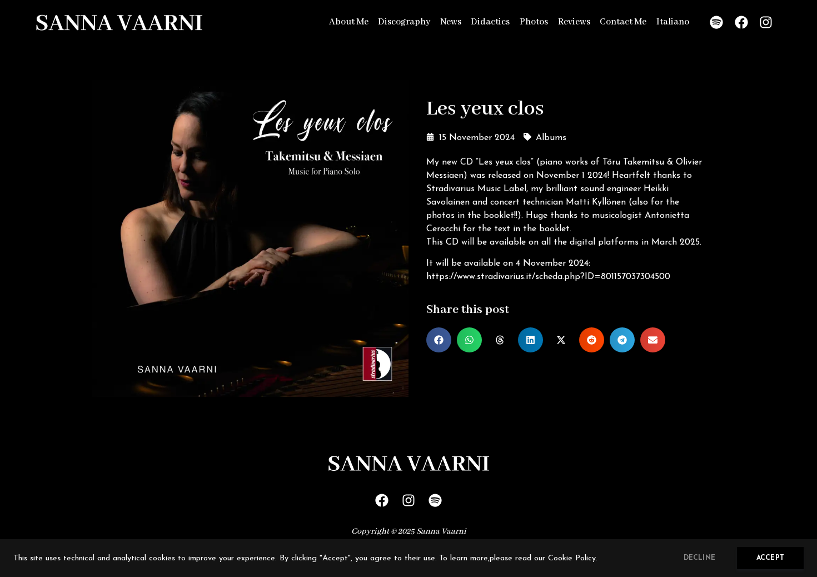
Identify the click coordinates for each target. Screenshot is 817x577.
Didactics (490, 22)
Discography (404, 22)
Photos (534, 22)
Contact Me (623, 22)
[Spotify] (716, 22)
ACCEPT (770, 558)
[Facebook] (741, 22)
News (450, 22)
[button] (438, 339)
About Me (348, 22)
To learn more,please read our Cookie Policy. (518, 558)
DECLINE (699, 558)
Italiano (672, 22)
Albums (551, 137)
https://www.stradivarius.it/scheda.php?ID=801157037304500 (548, 276)
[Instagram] (766, 22)
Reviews (574, 22)
